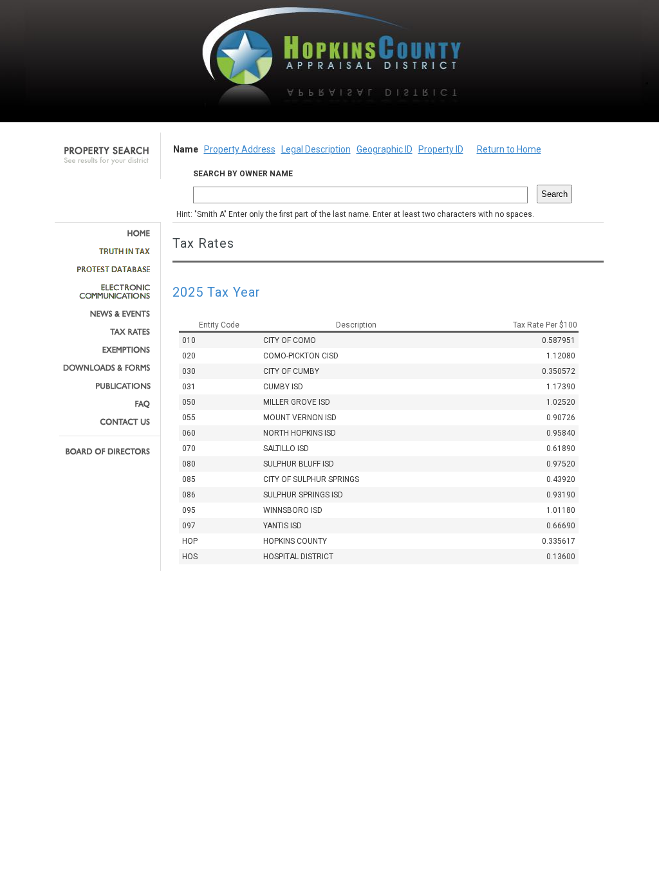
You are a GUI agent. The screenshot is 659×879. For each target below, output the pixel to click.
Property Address (239, 149)
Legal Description (316, 149)
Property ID (440, 149)
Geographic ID (385, 149)
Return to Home (509, 149)
